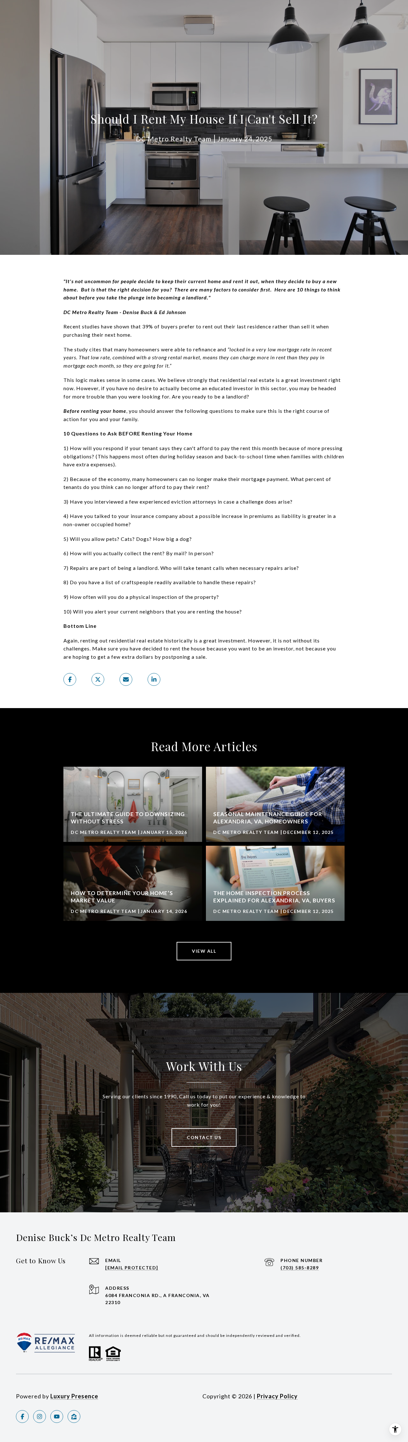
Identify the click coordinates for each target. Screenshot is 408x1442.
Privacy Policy (277, 1396)
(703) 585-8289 (299, 1267)
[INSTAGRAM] (39, 1416)
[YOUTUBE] (56, 1416)
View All (204, 951)
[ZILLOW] (74, 1416)
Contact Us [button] (204, 1137)
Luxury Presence (74, 1396)
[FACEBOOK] (22, 1416)
